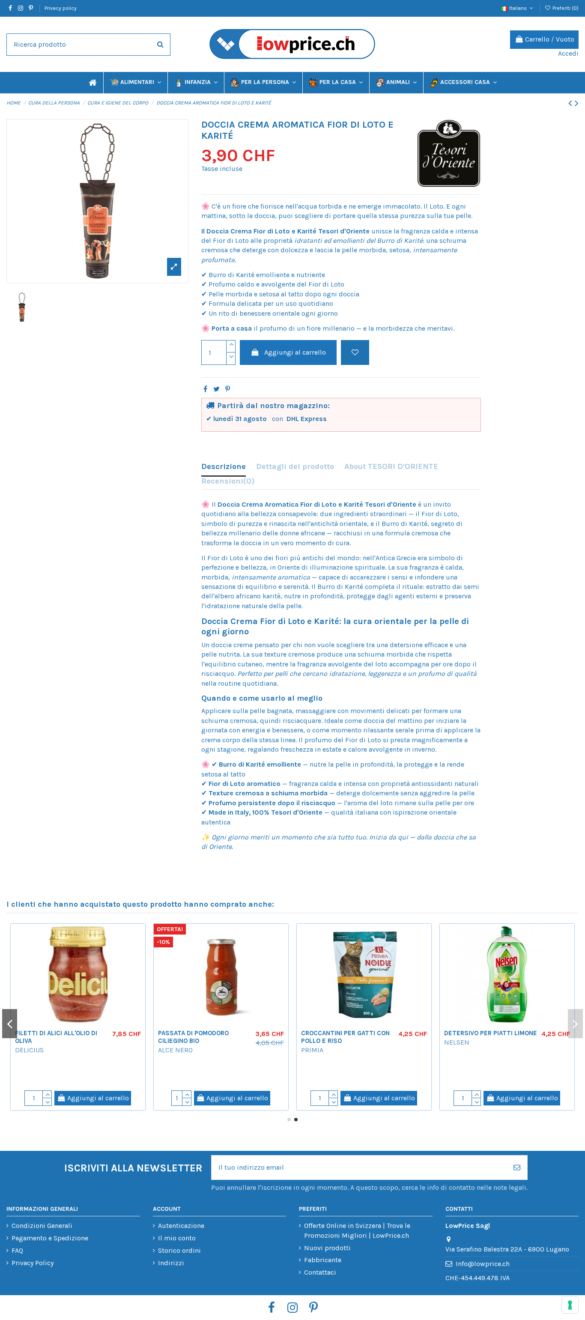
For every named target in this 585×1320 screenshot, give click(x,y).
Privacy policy (61, 8)
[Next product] (577, 103)
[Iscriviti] (517, 1168)
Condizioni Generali (42, 1225)
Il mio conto (177, 1238)
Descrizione (223, 466)
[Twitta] (216, 389)
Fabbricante (322, 1260)
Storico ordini (179, 1250)
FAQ (17, 1250)
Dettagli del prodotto (295, 466)
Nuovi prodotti (327, 1248)
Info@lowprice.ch (483, 1264)
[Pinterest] (227, 389)
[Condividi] (205, 389)
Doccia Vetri (297, 1033)
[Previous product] (571, 103)
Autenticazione (181, 1225)
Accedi (568, 53)
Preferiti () (565, 8)
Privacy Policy (33, 1263)
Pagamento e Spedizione (50, 1238)
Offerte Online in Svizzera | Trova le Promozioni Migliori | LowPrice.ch (357, 1230)
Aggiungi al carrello (295, 352)
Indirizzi (171, 1263)
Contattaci (320, 1272)
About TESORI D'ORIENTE (391, 466)
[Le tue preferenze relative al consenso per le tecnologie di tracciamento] (570, 1305)
